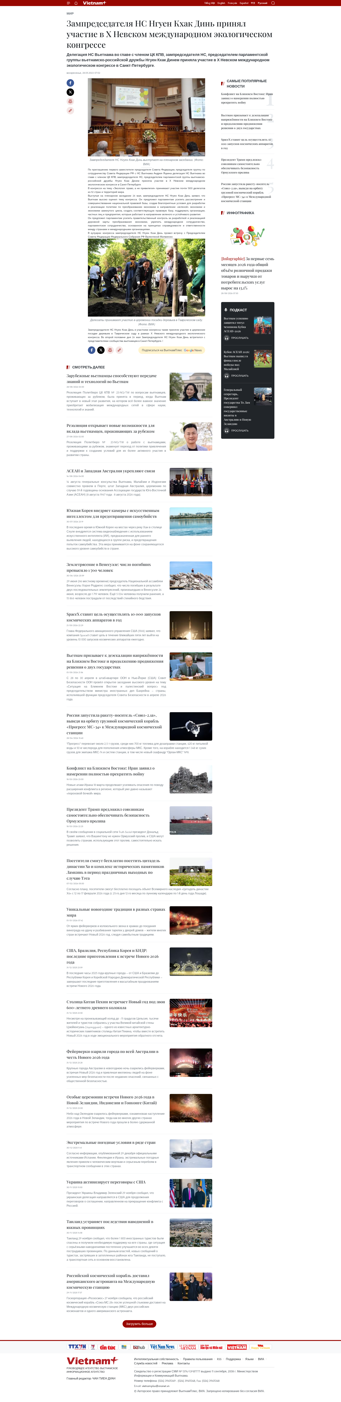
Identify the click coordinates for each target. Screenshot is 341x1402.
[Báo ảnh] (237, 1346)
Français (232, 3)
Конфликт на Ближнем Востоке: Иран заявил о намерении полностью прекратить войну (111, 770)
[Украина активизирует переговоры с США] (191, 1193)
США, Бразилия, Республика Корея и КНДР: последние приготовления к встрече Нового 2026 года (113, 956)
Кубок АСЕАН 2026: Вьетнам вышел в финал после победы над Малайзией (237, 360)
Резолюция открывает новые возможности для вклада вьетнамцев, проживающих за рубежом (111, 428)
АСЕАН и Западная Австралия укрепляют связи (111, 470)
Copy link (70, 110)
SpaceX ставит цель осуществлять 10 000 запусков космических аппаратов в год (114, 617)
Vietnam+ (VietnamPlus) (95, 3)
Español (244, 3)
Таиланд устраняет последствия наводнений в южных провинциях (110, 1224)
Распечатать (70, 101)
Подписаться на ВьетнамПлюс (162, 350)
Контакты (184, 1363)
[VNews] (93, 1346)
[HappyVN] (260, 1346)
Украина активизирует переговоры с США (106, 1181)
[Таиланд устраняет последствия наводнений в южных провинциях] (191, 1233)
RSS (219, 1359)
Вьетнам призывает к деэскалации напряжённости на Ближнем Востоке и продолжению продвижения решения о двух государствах (115, 661)
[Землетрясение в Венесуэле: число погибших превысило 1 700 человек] (191, 575)
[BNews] (124, 1346)
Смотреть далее (88, 367)
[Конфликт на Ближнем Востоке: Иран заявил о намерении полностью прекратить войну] (191, 779)
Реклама (167, 1363)
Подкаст (238, 310)
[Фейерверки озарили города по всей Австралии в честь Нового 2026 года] (191, 1062)
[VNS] (163, 1346)
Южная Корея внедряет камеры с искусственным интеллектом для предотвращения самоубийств (113, 513)
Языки (249, 1359)
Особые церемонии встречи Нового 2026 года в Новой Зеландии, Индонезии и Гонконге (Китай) (112, 1099)
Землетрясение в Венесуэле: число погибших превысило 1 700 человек (109, 567)
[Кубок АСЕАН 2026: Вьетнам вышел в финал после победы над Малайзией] (263, 359)
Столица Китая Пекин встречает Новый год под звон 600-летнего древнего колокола (116, 1004)
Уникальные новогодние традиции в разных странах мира (116, 912)
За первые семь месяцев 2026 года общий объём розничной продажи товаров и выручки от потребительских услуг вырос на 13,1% (247, 273)
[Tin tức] (108, 1346)
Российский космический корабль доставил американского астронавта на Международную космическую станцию (111, 1281)
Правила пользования (198, 1359)
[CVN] (188, 1346)
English (221, 3)
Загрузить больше (139, 1324)
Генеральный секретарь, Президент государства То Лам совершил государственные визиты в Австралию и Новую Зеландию (237, 407)
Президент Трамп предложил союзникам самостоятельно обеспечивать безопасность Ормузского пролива (108, 815)
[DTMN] (212, 1346)
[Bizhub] (139, 1346)
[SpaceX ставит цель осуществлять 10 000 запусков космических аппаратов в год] (191, 625)
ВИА (261, 1359)
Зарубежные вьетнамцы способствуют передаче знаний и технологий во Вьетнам (112, 378)
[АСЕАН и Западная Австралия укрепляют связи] (191, 482)
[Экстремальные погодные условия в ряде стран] (191, 1153)
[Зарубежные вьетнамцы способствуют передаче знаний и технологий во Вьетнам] (191, 387)
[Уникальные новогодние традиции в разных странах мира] (191, 920)
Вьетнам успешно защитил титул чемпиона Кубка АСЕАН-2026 (236, 324)
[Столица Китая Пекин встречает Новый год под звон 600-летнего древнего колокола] (191, 1013)
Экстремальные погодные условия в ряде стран (111, 1142)
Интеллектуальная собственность (156, 1359)
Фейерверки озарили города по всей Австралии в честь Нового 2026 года (112, 1054)
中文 (253, 3)
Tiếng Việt (209, 3)
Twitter (70, 92)
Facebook (70, 83)
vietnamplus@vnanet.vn (155, 1386)
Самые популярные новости (247, 83)
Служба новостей (145, 1363)
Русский (262, 3)
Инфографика (240, 213)
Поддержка (233, 1359)
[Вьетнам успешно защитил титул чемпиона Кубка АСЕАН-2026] (263, 325)
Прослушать (239, 337)
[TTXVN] (78, 1346)
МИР (70, 13)
